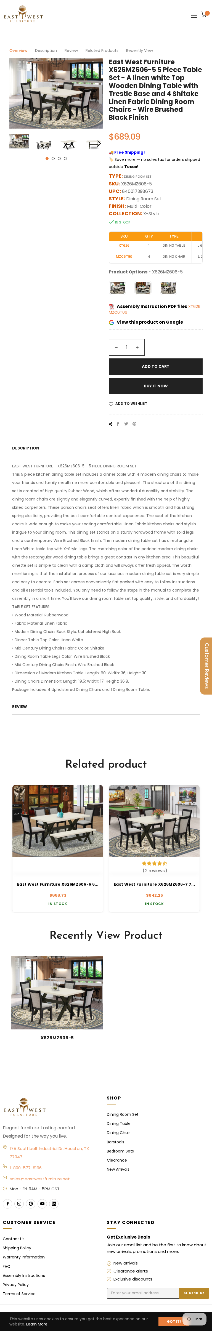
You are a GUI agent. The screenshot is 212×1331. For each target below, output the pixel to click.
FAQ (6, 1266)
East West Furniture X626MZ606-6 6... (57, 884)
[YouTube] (42, 1203)
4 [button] (65, 158)
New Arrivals (118, 1169)
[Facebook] (7, 1203)
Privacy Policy (16, 1284)
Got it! (174, 1321)
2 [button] (53, 158)
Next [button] (99, 144)
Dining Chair (118, 1132)
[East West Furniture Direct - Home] (49, 1107)
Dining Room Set (123, 1114)
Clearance (117, 1160)
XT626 (194, 306)
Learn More (36, 1324)
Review (71, 50)
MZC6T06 (118, 312)
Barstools (115, 1142)
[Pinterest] (30, 1203)
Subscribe (194, 1293)
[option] (57, 849)
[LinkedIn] (54, 1203)
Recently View (139, 50)
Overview (18, 50)
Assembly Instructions (24, 1275)
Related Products (102, 50)
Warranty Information (24, 1257)
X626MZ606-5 (57, 1038)
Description (46, 50)
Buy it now (156, 386)
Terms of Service (19, 1294)
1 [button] (47, 158)
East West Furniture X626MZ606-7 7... (154, 884)
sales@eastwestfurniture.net (40, 1179)
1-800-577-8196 (26, 1168)
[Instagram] (19, 1203)
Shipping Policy (17, 1248)
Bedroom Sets (120, 1151)
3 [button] (59, 158)
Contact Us (14, 1239)
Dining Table (119, 1123)
